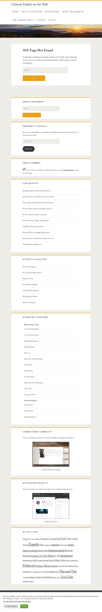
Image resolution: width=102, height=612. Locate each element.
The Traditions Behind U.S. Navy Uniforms (38, 203)
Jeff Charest (28, 411)
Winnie (54, 577)
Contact (41, 20)
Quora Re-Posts (30, 395)
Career (33, 539)
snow (31, 572)
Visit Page (4, 26)
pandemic (74, 560)
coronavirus (55, 538)
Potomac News (42, 565)
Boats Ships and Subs (30, 285)
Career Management (31, 329)
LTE (57, 555)
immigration (56, 550)
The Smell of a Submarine (32, 244)
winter (59, 577)
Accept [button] (24, 606)
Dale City (66, 538)
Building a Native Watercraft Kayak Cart (37, 191)
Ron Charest (28, 405)
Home (16, 12)
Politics (28, 565)
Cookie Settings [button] (11, 606)
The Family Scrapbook (31, 291)
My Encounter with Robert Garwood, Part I (38, 238)
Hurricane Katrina (29, 302)
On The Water (29, 377)
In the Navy (28, 365)
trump (31, 577)
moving (45, 560)
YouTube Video (28, 581)
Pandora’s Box (28, 279)
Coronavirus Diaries (31, 335)
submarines (37, 572)
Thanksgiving (53, 572)
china (37, 539)
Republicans (70, 566)
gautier (55, 544)
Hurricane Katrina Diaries (33, 359)
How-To (27, 353)
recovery (62, 566)
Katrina (69, 550)
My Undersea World (30, 297)
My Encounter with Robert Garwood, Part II (38, 197)
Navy (68, 561)
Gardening (47, 545)
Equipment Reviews (31, 341)
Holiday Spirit (63, 545)
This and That (68, 571)
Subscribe (28, 149)
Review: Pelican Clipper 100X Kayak (36, 221)
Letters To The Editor (43, 555)
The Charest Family (23, 20)
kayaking (27, 555)
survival (45, 572)
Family (34, 544)
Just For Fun (28, 371)
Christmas (44, 538)
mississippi (66, 555)
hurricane (43, 550)
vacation (38, 577)
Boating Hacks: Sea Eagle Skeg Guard (36, 232)
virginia (47, 577)
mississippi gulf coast (32, 560)
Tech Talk (27, 389)
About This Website (72, 12)
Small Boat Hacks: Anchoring (33, 227)
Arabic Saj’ (27, 539)
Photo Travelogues (29, 267)
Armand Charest (30, 417)
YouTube (67, 577)
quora (54, 565)
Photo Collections (32, 12)
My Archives (51, 12)
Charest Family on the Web (29, 4)
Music (51, 560)
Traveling (25, 577)
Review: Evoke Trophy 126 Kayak (34, 215)
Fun (42, 544)
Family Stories (29, 347)
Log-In (51, 20)
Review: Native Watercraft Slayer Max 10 (37, 209)
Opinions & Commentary (33, 383)
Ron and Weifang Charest (32, 273)
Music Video (60, 560)
